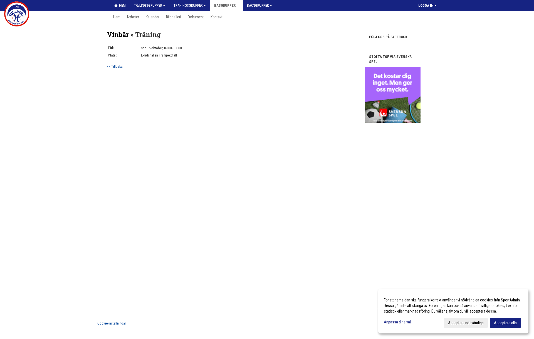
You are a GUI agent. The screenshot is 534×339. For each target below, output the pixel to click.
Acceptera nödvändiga (466, 323)
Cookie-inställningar (111, 323)
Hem (121, 5)
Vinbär (118, 34)
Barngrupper (258, 5)
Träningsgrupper (188, 5)
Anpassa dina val (397, 322)
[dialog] (453, 311)
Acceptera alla (505, 323)
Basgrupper (225, 5)
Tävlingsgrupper (148, 5)
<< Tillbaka (115, 66)
